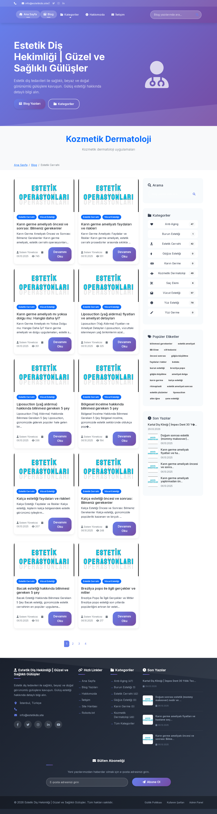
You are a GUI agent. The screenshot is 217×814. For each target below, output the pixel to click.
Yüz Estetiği (179, 302)
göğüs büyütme (158, 374)
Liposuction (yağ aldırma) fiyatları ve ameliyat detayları (108, 316)
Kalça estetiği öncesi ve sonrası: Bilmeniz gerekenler (107, 500)
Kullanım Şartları (175, 802)
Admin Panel (196, 802)
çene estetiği (172, 398)
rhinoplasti (156, 386)
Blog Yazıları (31, 103)
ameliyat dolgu (180, 374)
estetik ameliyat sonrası (180, 386)
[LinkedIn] (48, 724)
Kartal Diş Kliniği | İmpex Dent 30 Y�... (172, 424)
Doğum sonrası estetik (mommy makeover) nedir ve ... (174, 698)
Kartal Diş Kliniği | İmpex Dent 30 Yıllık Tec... (169, 680)
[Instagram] (38, 724)
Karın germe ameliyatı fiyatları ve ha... (175, 451)
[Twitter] (28, 724)
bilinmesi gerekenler (161, 343)
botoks (175, 362)
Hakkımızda (97, 14)
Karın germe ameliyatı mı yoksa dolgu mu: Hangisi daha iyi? (42, 316)
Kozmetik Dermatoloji (175, 273)
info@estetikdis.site (36, 3)
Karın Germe (178, 263)
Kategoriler (66, 104)
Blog (51, 14)
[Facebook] (18, 724)
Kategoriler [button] (71, 14)
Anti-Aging (179, 224)
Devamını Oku (59, 254)
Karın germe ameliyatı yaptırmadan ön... (175, 479)
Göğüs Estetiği (178, 253)
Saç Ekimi (180, 283)
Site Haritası (89, 706)
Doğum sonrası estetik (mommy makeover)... (175, 437)
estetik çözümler (159, 392)
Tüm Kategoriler (124, 723)
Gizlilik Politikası (153, 802)
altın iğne (155, 398)
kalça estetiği (176, 380)
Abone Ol (153, 782)
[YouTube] (58, 724)
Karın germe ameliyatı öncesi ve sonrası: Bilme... (174, 737)
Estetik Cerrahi (177, 243)
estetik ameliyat (186, 343)
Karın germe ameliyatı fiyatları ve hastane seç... (175, 718)
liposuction (179, 392)
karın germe (156, 380)
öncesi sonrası (158, 356)
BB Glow (154, 349)
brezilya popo (177, 368)
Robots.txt (88, 712)
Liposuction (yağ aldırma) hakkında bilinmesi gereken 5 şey (43, 406)
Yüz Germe (179, 312)
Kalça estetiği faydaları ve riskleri (43, 498)
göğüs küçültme (179, 356)
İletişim (120, 14)
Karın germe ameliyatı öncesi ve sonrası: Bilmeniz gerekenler (42, 226)
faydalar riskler (158, 362)
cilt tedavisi (170, 349)
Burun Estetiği (177, 234)
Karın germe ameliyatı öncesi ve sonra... (179, 465)
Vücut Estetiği (178, 292)
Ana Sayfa (30, 14)
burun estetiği (157, 368)
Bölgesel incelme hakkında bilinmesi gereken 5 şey (102, 406)
